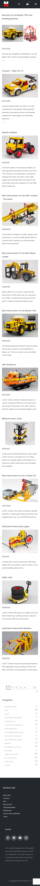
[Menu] (36, 4)
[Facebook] (7, 837)
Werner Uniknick (9, 132)
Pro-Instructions (11, 758)
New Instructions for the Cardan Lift (19, 475)
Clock (7, 714)
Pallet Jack (7, 577)
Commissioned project (13, 718)
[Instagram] (26, 837)
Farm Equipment (11, 729)
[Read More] (3, 61)
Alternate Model (11, 707)
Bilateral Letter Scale (12, 418)
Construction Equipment (14, 725)
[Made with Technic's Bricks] (6, 4)
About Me (6, 795)
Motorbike (8, 751)
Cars (6, 710)
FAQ (4, 801)
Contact (6, 798)
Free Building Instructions (14, 732)
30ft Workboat (9, 364)
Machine (8, 743)
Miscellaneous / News (13, 747)
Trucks (7, 765)
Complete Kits (10, 721)
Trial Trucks (9, 762)
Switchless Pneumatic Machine (16, 628)
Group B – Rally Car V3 (12, 71)
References (7, 811)
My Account (7, 804)
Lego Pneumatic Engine (13, 740)
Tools (5, 817)
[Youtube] (20, 837)
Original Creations (11, 754)
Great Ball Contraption (13, 736)
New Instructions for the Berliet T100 (19, 310)
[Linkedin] (14, 837)
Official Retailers (9, 807)
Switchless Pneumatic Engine (16, 526)
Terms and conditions (11, 814)
